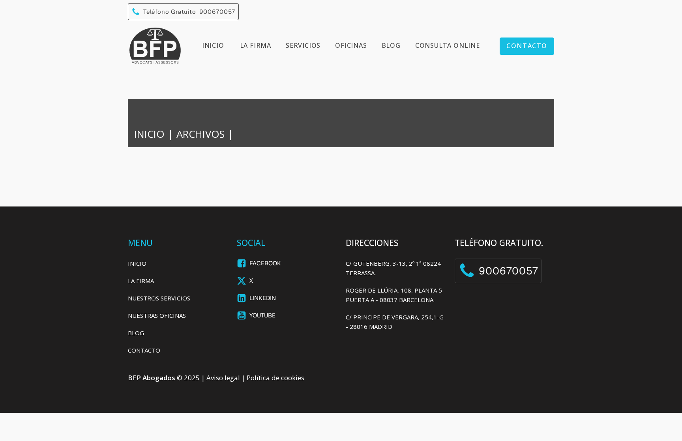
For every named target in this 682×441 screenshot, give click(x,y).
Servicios (303, 45)
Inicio (213, 45)
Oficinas (351, 45)
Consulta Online (447, 45)
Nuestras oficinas (157, 315)
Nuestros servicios (159, 298)
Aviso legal (223, 377)
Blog (391, 45)
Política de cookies (275, 377)
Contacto (526, 45)
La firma (255, 45)
